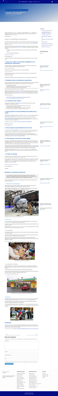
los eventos (18, 188)
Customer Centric (24, 1)
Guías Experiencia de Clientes (21, 373)
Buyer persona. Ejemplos (32, 387)
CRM (23, 135)
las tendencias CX (15, 32)
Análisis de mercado (31, 374)
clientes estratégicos (14, 135)
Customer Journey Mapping (20, 378)
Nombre (6, 351)
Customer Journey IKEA (17, 328)
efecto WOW (34, 145)
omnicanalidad (12, 115)
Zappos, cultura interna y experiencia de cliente (44, 66)
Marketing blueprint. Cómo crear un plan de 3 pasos (30, 328)
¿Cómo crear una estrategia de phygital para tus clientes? (15, 98)
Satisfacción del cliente (46, 43)
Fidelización (44, 41)
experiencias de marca (23, 299)
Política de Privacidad (45, 374)
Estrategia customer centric (47, 39)
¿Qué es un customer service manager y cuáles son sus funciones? (45, 85)
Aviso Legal (44, 373)
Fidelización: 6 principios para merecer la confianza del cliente (45, 204)
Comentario (7, 340)
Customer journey (45, 34)
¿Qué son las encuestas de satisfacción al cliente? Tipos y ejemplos (45, 141)
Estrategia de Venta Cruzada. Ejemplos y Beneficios (45, 160)
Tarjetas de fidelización (20, 383)
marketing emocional (20, 46)
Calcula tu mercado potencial (33, 377)
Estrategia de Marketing (32, 378)
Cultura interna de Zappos (20, 388)
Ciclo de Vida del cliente (46, 30)
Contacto (35, 1)
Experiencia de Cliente (20, 374)
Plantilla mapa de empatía (32, 381)
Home (19, 1)
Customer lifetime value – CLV (33, 382)
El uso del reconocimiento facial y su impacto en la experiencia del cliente (18, 97)
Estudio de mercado (31, 373)
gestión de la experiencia (27, 115)
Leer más (41, 67)
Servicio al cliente (45, 46)
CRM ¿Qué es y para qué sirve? (33, 386)
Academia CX (30, 1)
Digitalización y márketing (47, 36)
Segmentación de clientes (47, 45)
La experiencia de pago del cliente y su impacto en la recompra (46, 179)
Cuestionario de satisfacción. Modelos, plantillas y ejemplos (45, 104)
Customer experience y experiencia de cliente (46, 33)
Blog (38, 1)
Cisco (30, 32)
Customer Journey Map (20, 377)
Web (5, 358)
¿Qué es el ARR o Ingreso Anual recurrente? (35, 383)
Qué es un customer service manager (20, 387)
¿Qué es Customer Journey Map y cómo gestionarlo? (23, 121)
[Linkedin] (52, 2)
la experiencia (20, 47)
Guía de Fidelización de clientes (21, 382)
